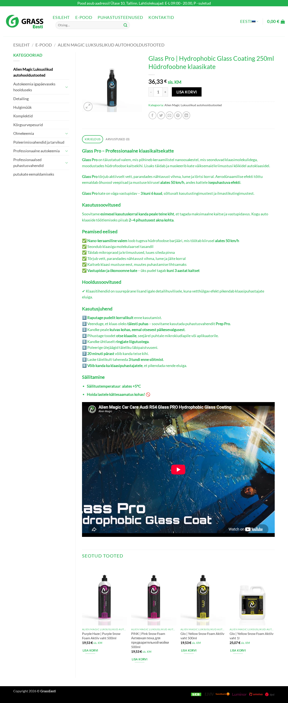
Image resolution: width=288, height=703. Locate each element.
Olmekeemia (23, 133)
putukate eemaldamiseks (33, 174)
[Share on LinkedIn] (186, 115)
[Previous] (82, 617)
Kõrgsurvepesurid (28, 124)
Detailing (21, 98)
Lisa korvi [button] (90, 650)
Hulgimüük (22, 107)
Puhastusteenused (120, 17)
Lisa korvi (186, 92)
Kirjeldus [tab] (93, 139)
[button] (276, 21)
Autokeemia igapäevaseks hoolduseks (34, 87)
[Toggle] (66, 87)
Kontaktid (161, 17)
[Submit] (125, 25)
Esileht (61, 17)
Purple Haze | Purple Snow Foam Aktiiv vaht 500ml (101, 636)
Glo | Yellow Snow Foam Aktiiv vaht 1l (251, 636)
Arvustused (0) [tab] (117, 139)
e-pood (83, 17)
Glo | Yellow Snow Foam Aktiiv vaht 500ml (202, 636)
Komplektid (23, 116)
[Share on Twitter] (161, 115)
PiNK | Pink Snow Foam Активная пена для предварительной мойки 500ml (150, 640)
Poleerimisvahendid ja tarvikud (38, 142)
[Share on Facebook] (152, 115)
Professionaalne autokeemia (36, 150)
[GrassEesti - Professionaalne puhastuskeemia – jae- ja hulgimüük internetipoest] (24, 21)
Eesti (246, 21)
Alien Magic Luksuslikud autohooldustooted (111, 44)
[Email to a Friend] (170, 115)
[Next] (274, 617)
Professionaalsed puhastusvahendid (28, 162)
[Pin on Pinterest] (178, 115)
